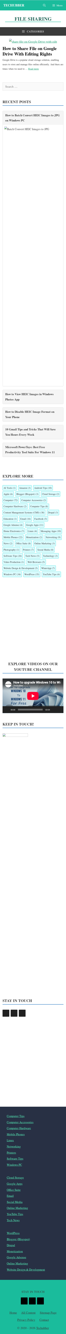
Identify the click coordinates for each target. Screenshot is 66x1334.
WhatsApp (48, 568)
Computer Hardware (15, 506)
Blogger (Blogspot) (27, 494)
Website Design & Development (21, 568)
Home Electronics (14, 531)
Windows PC (12, 574)
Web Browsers (36, 562)
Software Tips (13, 555)
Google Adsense (13, 525)
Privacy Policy (26, 1320)
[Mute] (53, 709)
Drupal (53, 512)
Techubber (13, 5)
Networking (53, 537)
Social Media (45, 549)
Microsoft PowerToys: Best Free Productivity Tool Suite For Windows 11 (30, 449)
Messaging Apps (51, 531)
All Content (28, 1312)
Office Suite (23, 543)
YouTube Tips (51, 574)
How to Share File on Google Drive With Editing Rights (30, 51)
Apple (8, 494)
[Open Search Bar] (44, 5)
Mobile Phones (13, 537)
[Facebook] (6, 1013)
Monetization (34, 537)
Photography (11, 549)
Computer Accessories (33, 500)
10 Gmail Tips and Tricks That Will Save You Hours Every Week (30, 432)
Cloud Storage (50, 494)
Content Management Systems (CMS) (24, 512)
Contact (44, 1320)
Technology (50, 555)
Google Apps (34, 525)
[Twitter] (14, 1013)
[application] (33, 696)
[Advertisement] (33, 619)
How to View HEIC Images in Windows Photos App (29, 397)
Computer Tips (39, 506)
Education (10, 518)
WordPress (31, 574)
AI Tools (10, 487)
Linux (32, 531)
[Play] (7, 709)
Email (25, 518)
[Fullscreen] (59, 709)
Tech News (32, 555)
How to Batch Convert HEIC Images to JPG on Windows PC (32, 118)
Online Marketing (44, 543)
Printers (28, 549)
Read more (33, 68)
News (8, 543)
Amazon (25, 487)
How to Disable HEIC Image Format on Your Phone (29, 414)
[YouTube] (22, 1013)
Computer (11, 500)
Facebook (40, 518)
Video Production (14, 562)
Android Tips (43, 487)
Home (13, 1312)
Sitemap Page (48, 1312)
